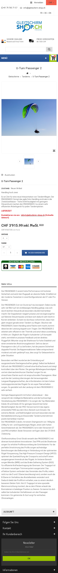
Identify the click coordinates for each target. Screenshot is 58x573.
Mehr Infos (6, 284)
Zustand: (5, 188)
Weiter (38, 161)
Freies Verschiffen (45, 39)
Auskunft (9, 511)
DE (46, 13)
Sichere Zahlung (14, 39)
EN (50, 13)
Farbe (4, 243)
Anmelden (38, 2)
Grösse (4, 234)
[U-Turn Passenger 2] (29, 162)
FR (41, 13)
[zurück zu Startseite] (27, 73)
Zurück (19, 161)
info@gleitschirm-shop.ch (34, 8)
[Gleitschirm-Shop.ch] (29, 26)
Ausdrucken (10, 175)
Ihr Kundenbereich (12, 534)
